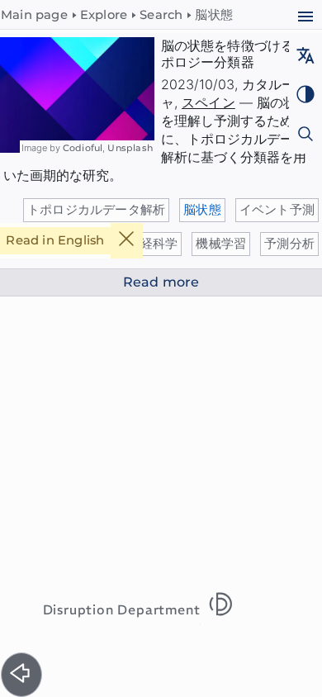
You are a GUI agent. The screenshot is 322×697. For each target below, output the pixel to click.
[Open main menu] (305, 18)
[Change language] (305, 57)
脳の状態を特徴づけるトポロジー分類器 (234, 54)
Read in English (55, 240)
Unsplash (130, 148)
